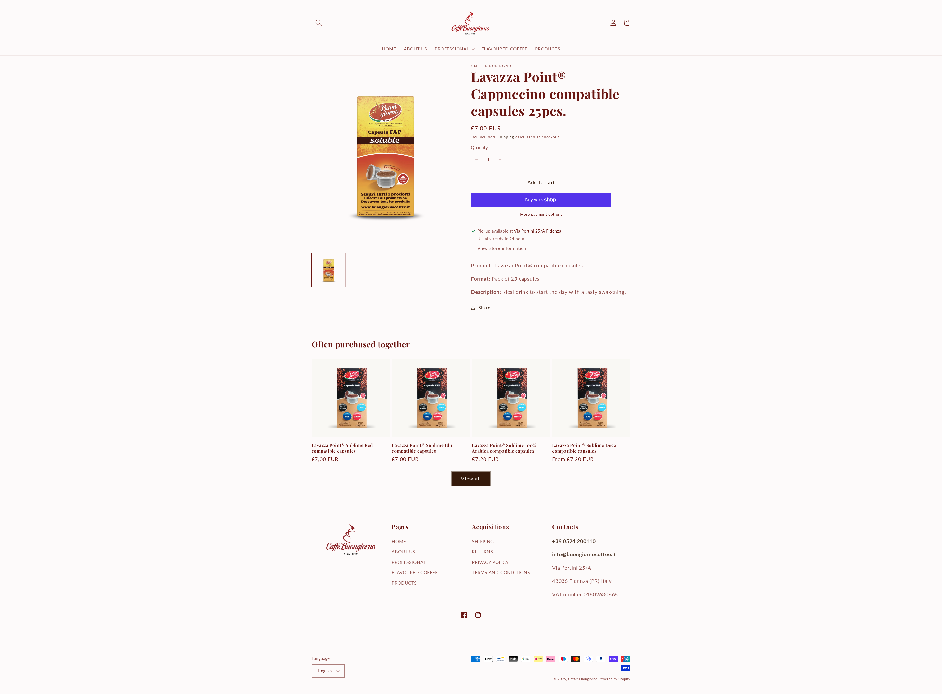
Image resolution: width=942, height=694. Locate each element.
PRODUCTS (404, 583)
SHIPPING (483, 541)
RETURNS (482, 551)
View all (471, 478)
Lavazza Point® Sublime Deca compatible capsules (584, 448)
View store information (501, 248)
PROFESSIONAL (409, 562)
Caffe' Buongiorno (582, 679)
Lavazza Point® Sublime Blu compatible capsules (422, 448)
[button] (319, 23)
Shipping (505, 137)
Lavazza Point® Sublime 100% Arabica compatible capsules (504, 448)
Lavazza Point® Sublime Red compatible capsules (342, 448)
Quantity (479, 147)
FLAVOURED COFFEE (415, 572)
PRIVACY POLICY (490, 562)
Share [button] (484, 307)
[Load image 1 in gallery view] (328, 270)
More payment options (541, 214)
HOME (399, 541)
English (325, 670)
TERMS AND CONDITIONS (501, 572)
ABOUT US (403, 551)
